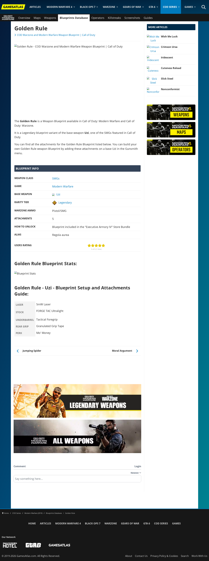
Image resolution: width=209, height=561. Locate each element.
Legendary (65, 202)
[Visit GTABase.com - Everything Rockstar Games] (33, 545)
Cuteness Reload (171, 68)
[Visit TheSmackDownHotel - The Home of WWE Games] (10, 545)
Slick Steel (167, 78)
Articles (35, 7)
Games (189, 7)
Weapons (50, 18)
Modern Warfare (62, 186)
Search (185, 556)
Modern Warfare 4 (59, 7)
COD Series (170, 7)
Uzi (58, 194)
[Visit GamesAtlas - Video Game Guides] (59, 545)
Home (32, 523)
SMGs (56, 178)
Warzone (109, 7)
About (128, 556)
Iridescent (167, 57)
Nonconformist (170, 89)
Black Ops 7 (87, 7)
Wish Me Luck (169, 36)
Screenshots (132, 18)
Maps (37, 18)
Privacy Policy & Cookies (164, 556)
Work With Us (199, 556)
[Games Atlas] (13, 7)
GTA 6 (152, 7)
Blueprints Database (74, 18)
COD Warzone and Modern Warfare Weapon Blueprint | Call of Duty (56, 35)
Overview (24, 18)
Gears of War (132, 7)
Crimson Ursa (169, 47)
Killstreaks (114, 18)
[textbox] (77, 479)
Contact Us (141, 556)
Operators (97, 18)
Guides (148, 18)
